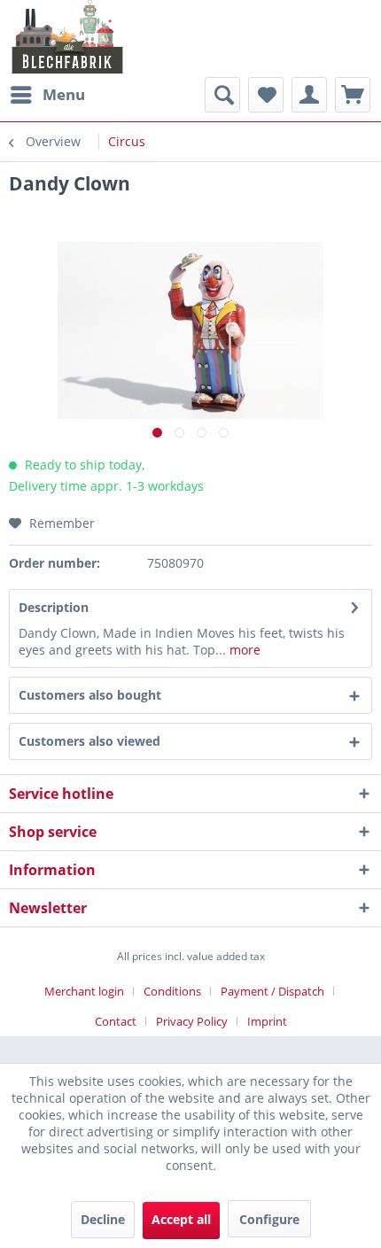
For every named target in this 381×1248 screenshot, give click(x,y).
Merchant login (84, 991)
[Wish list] (266, 94)
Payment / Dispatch (272, 991)
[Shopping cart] (352, 94)
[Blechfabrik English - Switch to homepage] (68, 37)
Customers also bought (90, 694)
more (243, 649)
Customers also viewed (89, 741)
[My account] (309, 94)
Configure (269, 1219)
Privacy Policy (192, 1021)
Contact (115, 1021)
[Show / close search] (222, 94)
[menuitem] (47, 94)
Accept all (181, 1219)
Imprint (267, 1021)
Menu (64, 94)
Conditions (172, 991)
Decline (103, 1219)
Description (54, 607)
